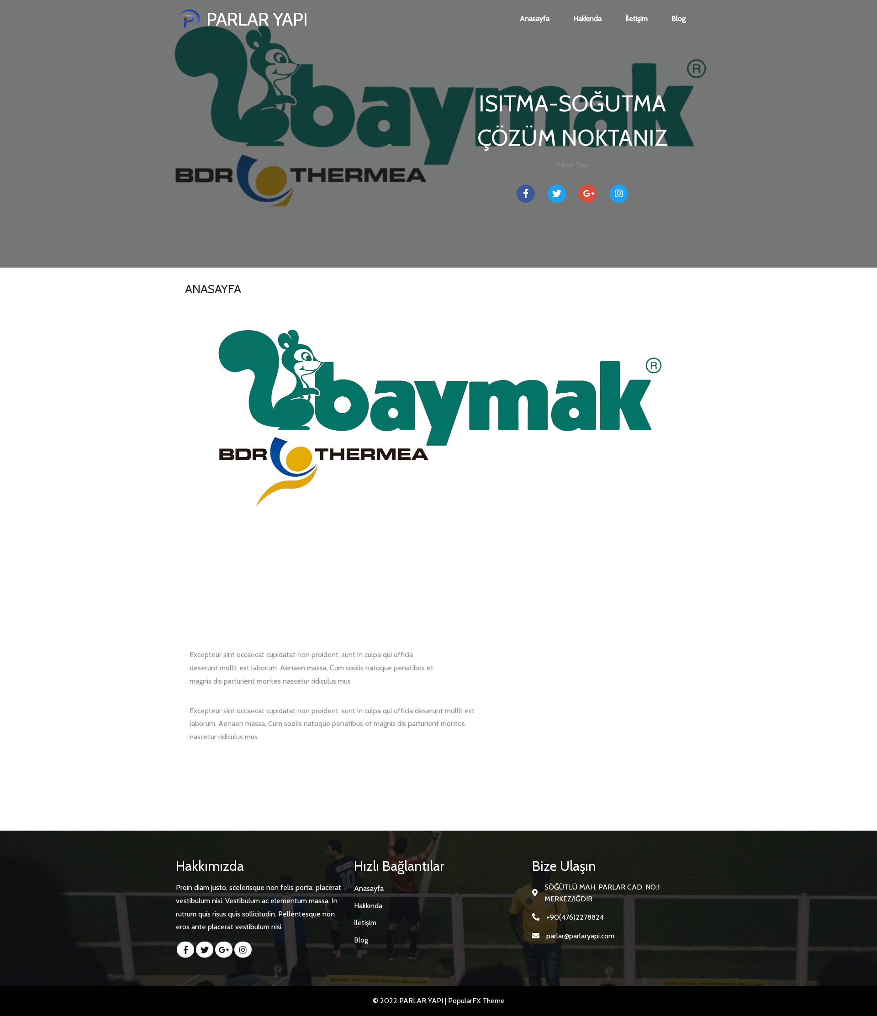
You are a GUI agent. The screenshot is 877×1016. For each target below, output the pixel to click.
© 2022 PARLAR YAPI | (410, 1000)
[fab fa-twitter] (204, 950)
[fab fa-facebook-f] (185, 950)
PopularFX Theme (476, 1000)
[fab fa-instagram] (243, 950)
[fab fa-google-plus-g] (223, 950)
